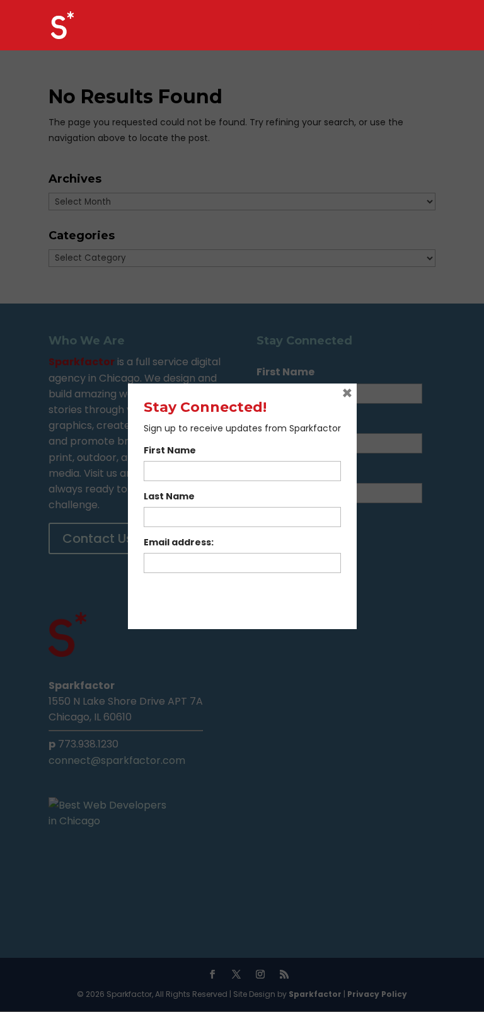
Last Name (169, 496)
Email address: (179, 542)
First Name (170, 450)
